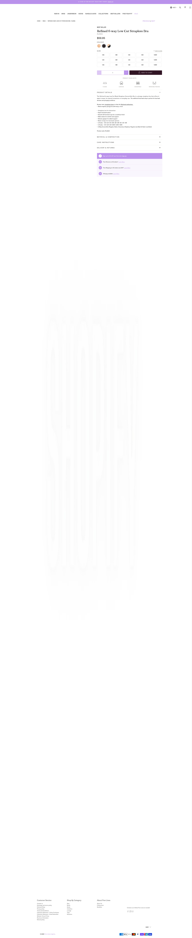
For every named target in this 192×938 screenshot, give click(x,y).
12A (103, 60)
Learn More (121, 162)
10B (116, 55)
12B (116, 60)
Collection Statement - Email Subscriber (47, 914)
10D (142, 55)
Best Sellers (115, 14)
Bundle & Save (90, 14)
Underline (69, 909)
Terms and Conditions (43, 911)
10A (103, 55)
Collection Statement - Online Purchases (48, 912)
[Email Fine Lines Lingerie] (132, 912)
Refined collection (127, 104)
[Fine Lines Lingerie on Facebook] (128, 912)
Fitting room (100, 905)
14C (129, 65)
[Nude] (99, 46)
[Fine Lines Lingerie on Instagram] (130, 912)
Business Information (42, 918)
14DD (155, 65)
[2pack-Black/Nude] (109, 46)
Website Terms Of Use (43, 916)
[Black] (104, 46)
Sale (136, 14)
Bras (63, 14)
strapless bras (109, 104)
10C (129, 55)
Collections (103, 14)
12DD (155, 60)
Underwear (71, 14)
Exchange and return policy (44, 905)
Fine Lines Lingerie (49, 934)
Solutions (69, 914)
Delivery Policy (41, 907)
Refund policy (40, 920)
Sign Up (124, 156)
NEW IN (56, 14)
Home (38, 20)
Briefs (68, 905)
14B (116, 65)
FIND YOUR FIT (127, 14)
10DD (155, 55)
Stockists (99, 907)
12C (129, 60)
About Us (99, 903)
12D (142, 60)
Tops (68, 912)
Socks (80, 14)
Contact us (40, 903)
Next (153, 21)
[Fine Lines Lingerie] (98, 7)
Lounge (69, 911)
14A (103, 65)
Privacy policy (40, 909)
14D (142, 65)
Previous (146, 21)
